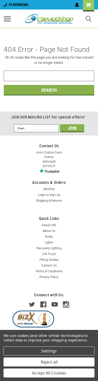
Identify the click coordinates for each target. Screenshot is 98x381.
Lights (49, 242)
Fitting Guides (49, 260)
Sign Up (55, 195)
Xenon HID (49, 225)
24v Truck (49, 254)
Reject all (49, 362)
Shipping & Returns (49, 200)
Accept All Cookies (49, 373)
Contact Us (49, 265)
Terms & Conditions (49, 271)
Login (41, 195)
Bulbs (49, 236)
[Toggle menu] (7, 18)
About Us (49, 231)
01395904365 (18, 5)
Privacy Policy (49, 277)
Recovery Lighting (49, 248)
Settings (49, 351)
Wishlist (49, 189)
